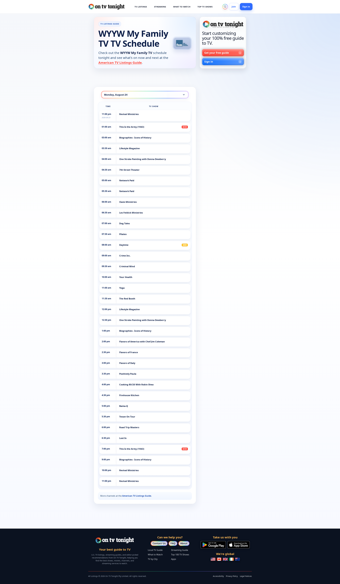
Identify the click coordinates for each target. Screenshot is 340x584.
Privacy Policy (232, 576)
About (183, 543)
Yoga (122, 287)
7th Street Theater (129, 169)
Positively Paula (127, 373)
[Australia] (237, 559)
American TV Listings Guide (120, 62)
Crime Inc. (125, 255)
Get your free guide (216, 53)
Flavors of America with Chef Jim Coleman (142, 341)
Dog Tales (124, 223)
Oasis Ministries (128, 201)
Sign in (246, 6)
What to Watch (155, 554)
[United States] (213, 559)
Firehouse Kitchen (129, 395)
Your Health (125, 277)
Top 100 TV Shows (180, 554)
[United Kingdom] (225, 559)
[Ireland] (231, 559)
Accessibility (218, 576)
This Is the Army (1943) (131, 126)
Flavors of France (128, 352)
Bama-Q (123, 406)
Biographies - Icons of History (135, 137)
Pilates (123, 234)
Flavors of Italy (127, 363)
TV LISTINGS (141, 6)
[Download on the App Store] (238, 544)
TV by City (153, 559)
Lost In (123, 438)
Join (234, 6)
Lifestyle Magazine (129, 148)
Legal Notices (246, 576)
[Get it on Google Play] (213, 544)
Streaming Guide (179, 550)
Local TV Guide (155, 550)
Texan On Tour (127, 416)
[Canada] (219, 559)
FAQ (173, 543)
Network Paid (126, 180)
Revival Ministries (129, 114)
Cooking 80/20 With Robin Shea (136, 384)
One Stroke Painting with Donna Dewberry (142, 159)
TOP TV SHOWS (205, 6)
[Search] (225, 6)
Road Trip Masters (129, 427)
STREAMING (160, 6)
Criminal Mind (127, 266)
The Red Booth (127, 298)
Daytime (123, 244)
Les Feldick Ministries (131, 212)
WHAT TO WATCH (181, 6)
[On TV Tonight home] (223, 24)
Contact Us (159, 543)
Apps (173, 559)
